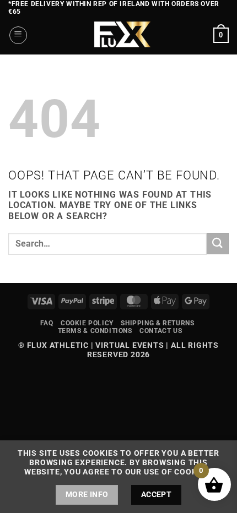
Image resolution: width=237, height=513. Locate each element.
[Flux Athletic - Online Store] (120, 35)
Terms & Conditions (95, 331)
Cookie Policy (87, 323)
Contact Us (160, 331)
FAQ (46, 323)
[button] (18, 35)
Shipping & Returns (157, 323)
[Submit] (218, 243)
